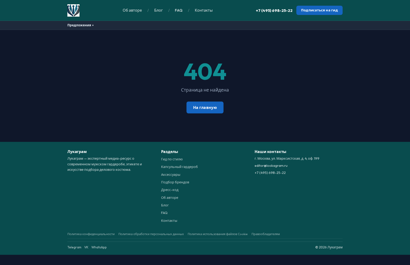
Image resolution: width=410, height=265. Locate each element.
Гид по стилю (172, 159)
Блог (158, 10)
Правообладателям (266, 234)
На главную (205, 107)
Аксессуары (170, 174)
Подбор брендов (175, 182)
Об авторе (132, 10)
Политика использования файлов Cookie (218, 234)
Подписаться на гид (319, 10)
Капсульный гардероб (179, 167)
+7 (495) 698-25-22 (274, 10)
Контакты (204, 10)
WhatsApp (99, 247)
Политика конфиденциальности (91, 234)
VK (86, 247)
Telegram (74, 247)
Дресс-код (169, 190)
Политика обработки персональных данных (151, 234)
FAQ (178, 10)
